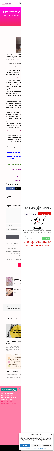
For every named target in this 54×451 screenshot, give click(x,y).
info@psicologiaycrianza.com (8, 403)
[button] (51, 434)
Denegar (36, 445)
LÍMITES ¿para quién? (12, 371)
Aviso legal (44, 448)
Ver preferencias (47, 445)
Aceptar (25, 445)
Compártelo (11, 188)
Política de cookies (29, 448)
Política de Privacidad (6, 401)
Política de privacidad (37, 448)
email (25, 236)
